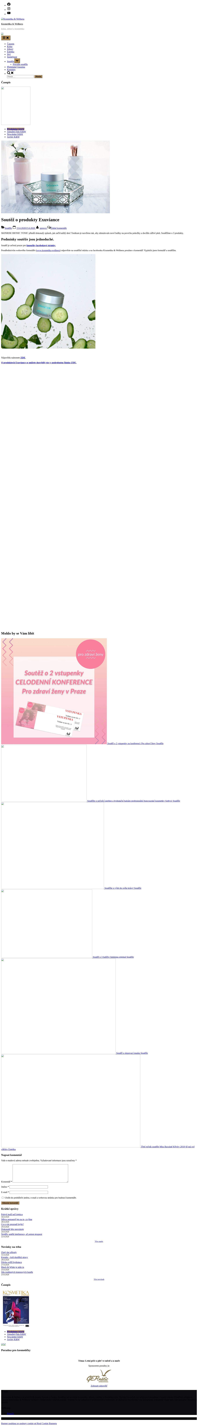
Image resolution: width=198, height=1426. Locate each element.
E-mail (5, 1192)
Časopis (10, 44)
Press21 (10, 1413)
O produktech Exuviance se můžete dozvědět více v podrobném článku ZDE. (39, 362)
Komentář (6, 1181)
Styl (9, 54)
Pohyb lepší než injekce (12, 1214)
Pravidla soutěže (20, 64)
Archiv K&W (13, 137)
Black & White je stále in (12, 1267)
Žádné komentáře (59, 228)
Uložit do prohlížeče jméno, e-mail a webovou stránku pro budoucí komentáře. (41, 1197)
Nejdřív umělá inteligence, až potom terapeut (21, 1234)
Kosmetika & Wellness (12, 24)
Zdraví (10, 49)
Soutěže (10, 61)
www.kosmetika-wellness (48, 250)
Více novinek (99, 1279)
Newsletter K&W (15, 134)
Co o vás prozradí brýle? (12, 1224)
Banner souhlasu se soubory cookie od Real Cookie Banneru (29, 1423)
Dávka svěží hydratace (11, 1262)
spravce (43, 228)
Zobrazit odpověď (99, 1386)
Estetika (10, 51)
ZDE (22, 357)
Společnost (12, 57)
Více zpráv (99, 1241)
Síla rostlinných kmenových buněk (17, 1272)
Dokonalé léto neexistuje (12, 1229)
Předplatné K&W (15, 129)
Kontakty (11, 69)
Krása (9, 46)
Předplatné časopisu (16, 67)
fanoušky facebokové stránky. (41, 245)
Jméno (5, 1187)
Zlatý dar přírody (9, 1252)
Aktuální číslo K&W (16, 131)
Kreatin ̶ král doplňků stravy (14, 1257)
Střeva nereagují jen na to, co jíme (16, 1219)
